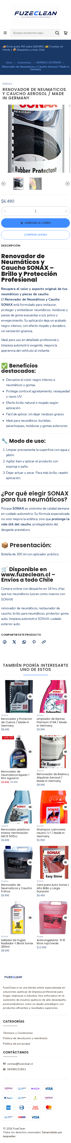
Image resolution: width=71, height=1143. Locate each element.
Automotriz (24, 62)
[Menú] (5, 33)
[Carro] (66, 33)
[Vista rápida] (30, 696)
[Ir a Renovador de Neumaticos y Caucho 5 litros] (17, 862)
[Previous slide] (4, 184)
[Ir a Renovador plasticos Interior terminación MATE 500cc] (17, 807)
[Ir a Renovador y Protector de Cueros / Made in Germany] (17, 696)
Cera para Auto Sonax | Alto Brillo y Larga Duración (53, 888)
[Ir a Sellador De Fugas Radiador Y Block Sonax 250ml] (17, 917)
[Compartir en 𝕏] (14, 642)
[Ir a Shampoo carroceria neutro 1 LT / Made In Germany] (53, 807)
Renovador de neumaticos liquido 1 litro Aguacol (15, 775)
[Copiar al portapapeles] (43, 642)
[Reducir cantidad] (4, 211)
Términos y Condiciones (18, 1033)
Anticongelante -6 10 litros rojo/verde (51, 941)
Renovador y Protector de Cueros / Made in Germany (16, 722)
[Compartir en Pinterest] (33, 642)
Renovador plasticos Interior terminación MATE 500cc (15, 833)
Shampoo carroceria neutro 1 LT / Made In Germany (51, 833)
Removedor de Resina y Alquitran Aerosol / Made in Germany (53, 777)
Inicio (9, 62)
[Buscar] (57, 33)
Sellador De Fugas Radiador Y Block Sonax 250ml (17, 943)
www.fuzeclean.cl (25, 574)
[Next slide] (67, 184)
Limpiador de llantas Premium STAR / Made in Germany (52, 722)
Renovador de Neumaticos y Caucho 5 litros (16, 888)
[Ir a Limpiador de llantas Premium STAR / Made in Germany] (53, 696)
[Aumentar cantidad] (66, 211)
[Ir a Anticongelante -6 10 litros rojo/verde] (53, 917)
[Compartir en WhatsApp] (24, 642)
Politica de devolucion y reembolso (25, 1038)
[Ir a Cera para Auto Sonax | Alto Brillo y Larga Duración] (53, 862)
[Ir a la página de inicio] (35, 14)
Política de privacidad (16, 1044)
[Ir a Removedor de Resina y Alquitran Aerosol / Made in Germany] (53, 751)
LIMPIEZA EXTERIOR (48, 62)
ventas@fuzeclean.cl (20, 1064)
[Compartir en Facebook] (4, 642)
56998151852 (16, 1069)
